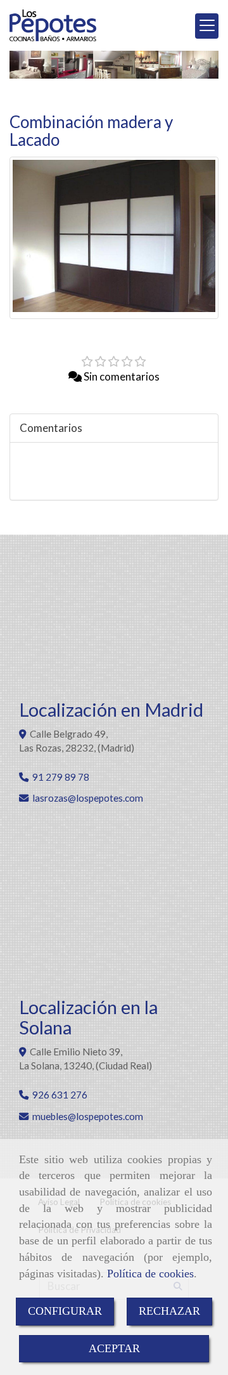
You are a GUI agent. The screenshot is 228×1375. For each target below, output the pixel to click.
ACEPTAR (114, 1348)
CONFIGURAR (65, 1311)
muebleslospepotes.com (87, 1116)
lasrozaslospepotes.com (87, 798)
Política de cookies (150, 1273)
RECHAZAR (169, 1311)
